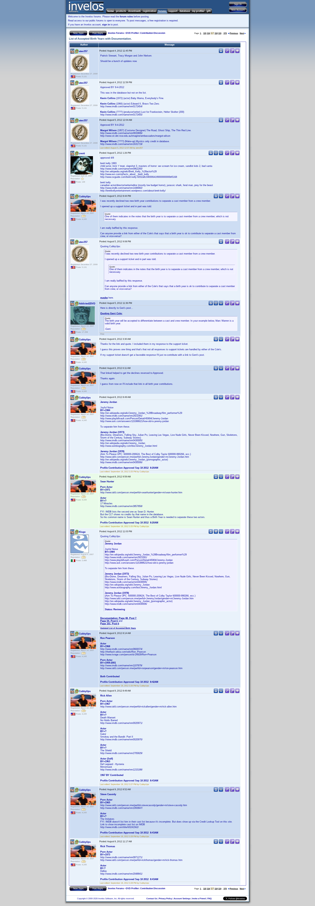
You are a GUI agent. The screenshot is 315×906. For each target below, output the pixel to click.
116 (208, 33)
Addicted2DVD (87, 303)
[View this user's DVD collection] (221, 154)
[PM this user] (221, 52)
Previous (234, 33)
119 (219, 33)
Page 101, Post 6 (109, 623)
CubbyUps (85, 196)
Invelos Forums (116, 33)
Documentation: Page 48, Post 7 (118, 618)
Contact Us (151, 898)
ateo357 (83, 51)
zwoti (82, 153)
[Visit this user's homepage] (215, 533)
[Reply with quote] (237, 52)
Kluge (82, 532)
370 (225, 33)
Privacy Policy (165, 898)
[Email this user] (215, 154)
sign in (106, 24)
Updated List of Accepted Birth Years (118, 628)
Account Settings (182, 898)
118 (216, 33)
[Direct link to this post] (232, 52)
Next (242, 33)
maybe (104, 297)
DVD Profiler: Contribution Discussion (145, 33)
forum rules (126, 16)
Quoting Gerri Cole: (111, 313)
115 (204, 33)
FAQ (209, 898)
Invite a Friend (199, 898)
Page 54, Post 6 (109, 621)
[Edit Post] (227, 52)
